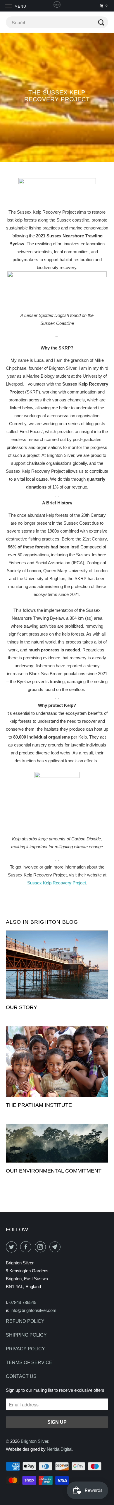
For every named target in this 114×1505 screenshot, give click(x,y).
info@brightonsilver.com (33, 1310)
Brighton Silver (34, 1441)
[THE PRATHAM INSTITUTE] (57, 1061)
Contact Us (21, 1376)
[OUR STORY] (57, 964)
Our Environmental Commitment (53, 1171)
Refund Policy (25, 1321)
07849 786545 (22, 1302)
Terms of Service (29, 1362)
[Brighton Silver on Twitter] (12, 1246)
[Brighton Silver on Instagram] (41, 1246)
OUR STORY (21, 1007)
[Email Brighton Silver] (56, 1246)
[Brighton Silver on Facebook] (27, 1246)
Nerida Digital (59, 1449)
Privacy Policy (25, 1348)
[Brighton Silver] (57, 5)
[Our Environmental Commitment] (57, 1143)
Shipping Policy (26, 1334)
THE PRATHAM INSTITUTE (39, 1105)
